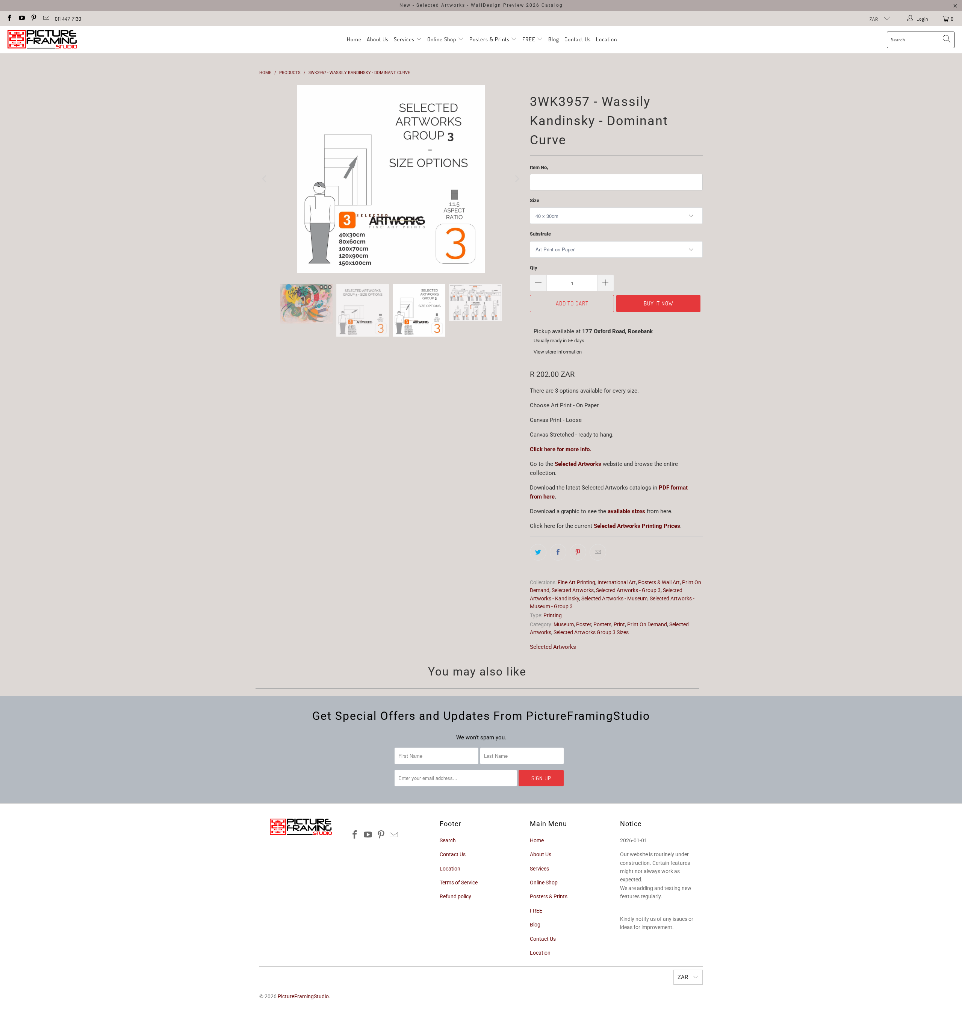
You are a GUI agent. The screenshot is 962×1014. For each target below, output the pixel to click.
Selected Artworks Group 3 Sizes (591, 632)
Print (619, 624)
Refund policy (455, 896)
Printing (552, 615)
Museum (564, 624)
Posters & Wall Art (659, 582)
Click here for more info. (560, 449)
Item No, (539, 167)
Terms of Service (459, 883)
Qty (533, 268)
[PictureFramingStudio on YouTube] (21, 18)
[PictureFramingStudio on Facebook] (9, 18)
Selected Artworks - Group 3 (628, 590)
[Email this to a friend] (598, 552)
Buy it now (658, 303)
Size (534, 200)
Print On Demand (647, 624)
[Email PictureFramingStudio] (45, 18)
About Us (378, 39)
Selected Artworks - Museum (614, 598)
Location (606, 39)
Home (354, 39)
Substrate (540, 234)
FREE (529, 39)
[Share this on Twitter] (538, 552)
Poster (583, 624)
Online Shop (441, 39)
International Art (616, 582)
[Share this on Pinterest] (578, 552)
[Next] (517, 177)
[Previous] (265, 177)
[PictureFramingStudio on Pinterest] (33, 18)
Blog (553, 39)
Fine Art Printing (576, 582)
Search (448, 840)
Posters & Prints (489, 39)
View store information (558, 352)
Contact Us (577, 39)
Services (405, 39)
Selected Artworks (578, 464)
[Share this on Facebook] (558, 552)
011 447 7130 (68, 19)
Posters (602, 624)
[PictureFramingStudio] (42, 40)
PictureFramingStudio (303, 996)
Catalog (552, 5)
